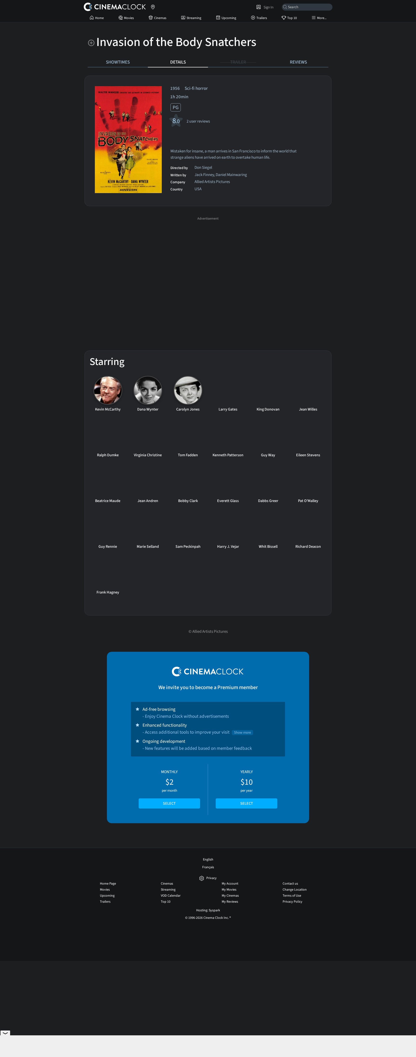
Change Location (295, 889)
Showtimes (118, 62)
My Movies (229, 889)
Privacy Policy (292, 901)
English (208, 859)
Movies (129, 18)
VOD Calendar (171, 895)
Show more (242, 732)
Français (208, 867)
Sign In (267, 7)
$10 (246, 787)
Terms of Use (292, 895)
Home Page (108, 883)
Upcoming (228, 18)
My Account (230, 883)
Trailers (261, 18)
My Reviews (230, 901)
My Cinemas (230, 895)
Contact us (290, 883)
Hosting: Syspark (208, 910)
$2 (169, 787)
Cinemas (160, 18)
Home (99, 18)
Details (178, 62)
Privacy (211, 878)
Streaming (194, 18)
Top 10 (292, 18)
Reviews (298, 62)
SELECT (169, 803)
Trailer (238, 62)
